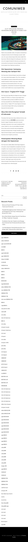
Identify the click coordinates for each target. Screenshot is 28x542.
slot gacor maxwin (5, 327)
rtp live (2, 496)
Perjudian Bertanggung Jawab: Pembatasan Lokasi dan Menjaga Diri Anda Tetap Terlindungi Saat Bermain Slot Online (14, 211)
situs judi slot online (5, 308)
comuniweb (14, 8)
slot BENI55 (3, 373)
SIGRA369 (3, 472)
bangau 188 (4, 466)
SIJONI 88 (3, 262)
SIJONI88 (13, 120)
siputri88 (3, 524)
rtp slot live (3, 500)
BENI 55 (3, 321)
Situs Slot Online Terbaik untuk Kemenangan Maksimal (7, 183)
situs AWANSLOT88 (5, 290)
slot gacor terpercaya (6, 330)
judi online (3, 345)
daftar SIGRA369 (5, 240)
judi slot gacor (4, 364)
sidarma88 (3, 311)
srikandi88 (3, 447)
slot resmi (3, 333)
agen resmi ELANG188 (6, 243)
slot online (3, 314)
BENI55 (3, 250)
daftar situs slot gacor (6, 404)
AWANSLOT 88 (4, 296)
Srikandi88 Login (5, 506)
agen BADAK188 (5, 416)
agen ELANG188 (5, 253)
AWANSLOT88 (4, 293)
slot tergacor (4, 351)
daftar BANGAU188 (5, 410)
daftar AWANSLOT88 (6, 287)
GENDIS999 (4, 370)
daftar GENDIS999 (5, 268)
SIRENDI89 (3, 358)
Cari (2, 195)
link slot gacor (4, 521)
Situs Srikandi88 (4, 503)
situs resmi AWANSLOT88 (7, 299)
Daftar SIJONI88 (5, 259)
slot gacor (3, 336)
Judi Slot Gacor (4, 487)
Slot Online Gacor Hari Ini (6, 493)
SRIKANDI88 (4, 385)
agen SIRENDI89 (5, 237)
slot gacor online (5, 342)
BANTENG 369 (4, 376)
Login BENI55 (4, 305)
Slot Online (14, 26)
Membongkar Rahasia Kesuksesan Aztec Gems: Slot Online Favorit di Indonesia (21, 185)
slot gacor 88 (4, 490)
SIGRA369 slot (4, 265)
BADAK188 (3, 280)
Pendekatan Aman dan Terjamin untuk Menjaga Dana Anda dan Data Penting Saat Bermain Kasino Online (13, 222)
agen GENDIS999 (5, 256)
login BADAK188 (5, 284)
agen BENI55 (4, 435)
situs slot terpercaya (5, 317)
